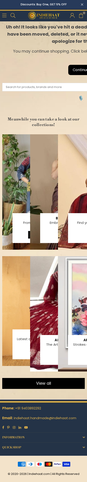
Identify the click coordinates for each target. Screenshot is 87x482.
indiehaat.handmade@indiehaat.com (45, 418)
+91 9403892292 (28, 408)
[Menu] (4, 15)
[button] (81, 15)
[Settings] (72, 15)
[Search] (12, 15)
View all (43, 383)
